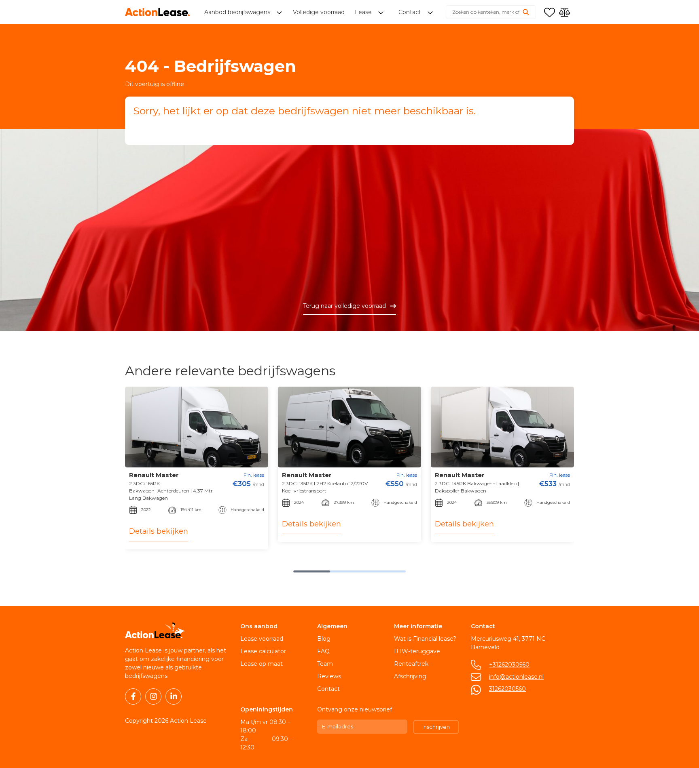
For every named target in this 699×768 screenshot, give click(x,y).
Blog (323, 638)
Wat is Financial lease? (425, 638)
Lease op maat (261, 663)
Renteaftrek (411, 663)
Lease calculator (263, 651)
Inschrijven (436, 727)
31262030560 (507, 688)
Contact (328, 688)
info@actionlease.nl (516, 676)
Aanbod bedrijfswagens (238, 12)
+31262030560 (509, 664)
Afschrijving (410, 676)
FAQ (323, 651)
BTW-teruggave (417, 651)
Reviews (329, 676)
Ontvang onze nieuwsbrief (354, 709)
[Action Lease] (157, 12)
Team (325, 663)
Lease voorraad (261, 638)
